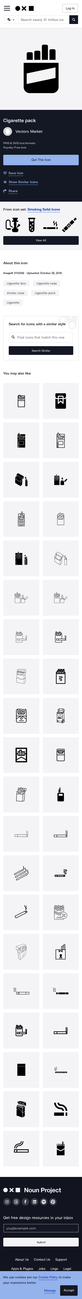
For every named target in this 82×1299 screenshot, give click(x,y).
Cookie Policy (48, 1277)
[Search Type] (11, 19)
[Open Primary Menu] (7, 8)
